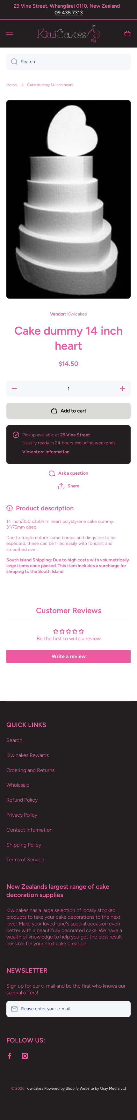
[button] (68, 486)
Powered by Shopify (61, 1088)
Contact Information (29, 830)
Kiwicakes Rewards (27, 755)
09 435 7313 (68, 13)
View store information (45, 452)
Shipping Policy (23, 845)
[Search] (12, 62)
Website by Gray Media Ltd (103, 1088)
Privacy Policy (21, 815)
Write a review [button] (69, 656)
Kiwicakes (34, 1088)
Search (14, 740)
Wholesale (17, 785)
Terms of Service (25, 860)
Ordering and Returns (30, 770)
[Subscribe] (123, 1009)
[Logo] (68, 33)
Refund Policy (22, 800)
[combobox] (68, 62)
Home (11, 85)
